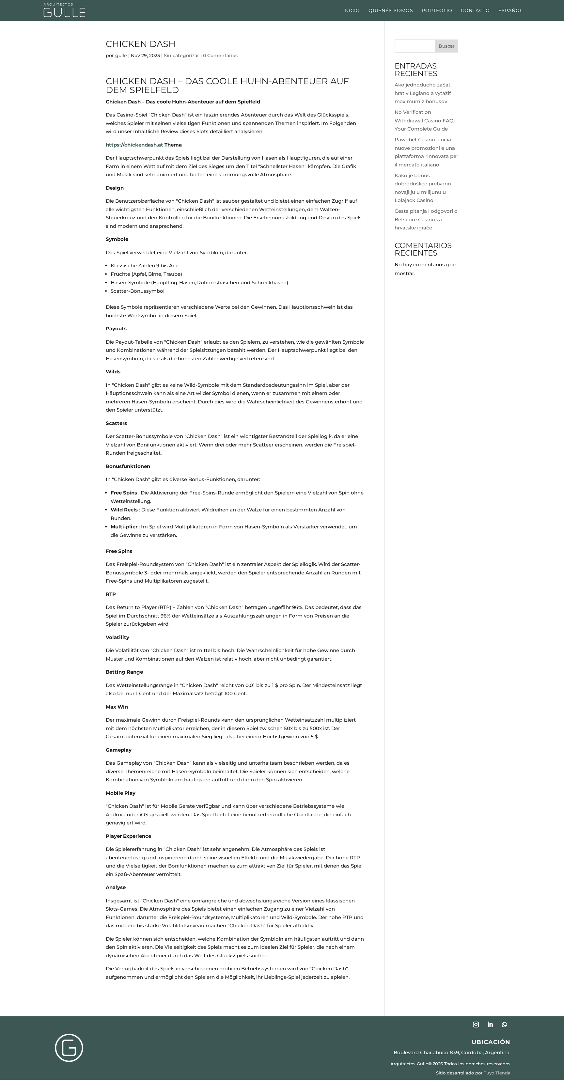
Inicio (351, 10)
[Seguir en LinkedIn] (490, 1024)
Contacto (475, 10)
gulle (121, 55)
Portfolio (437, 10)
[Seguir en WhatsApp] (504, 1024)
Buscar (447, 46)
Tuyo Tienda (497, 1072)
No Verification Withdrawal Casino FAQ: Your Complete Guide (425, 120)
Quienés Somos (390, 10)
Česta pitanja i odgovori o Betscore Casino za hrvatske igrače (426, 219)
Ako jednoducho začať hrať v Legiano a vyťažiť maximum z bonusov (423, 93)
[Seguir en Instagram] (476, 1024)
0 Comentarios (220, 55)
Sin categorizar (181, 55)
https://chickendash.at (134, 145)
